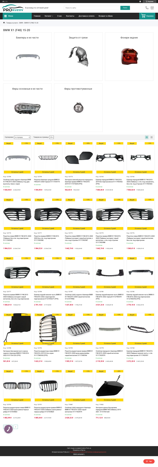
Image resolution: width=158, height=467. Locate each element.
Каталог (48, 16)
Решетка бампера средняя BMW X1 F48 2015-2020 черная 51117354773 (47, 181)
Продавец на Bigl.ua (79, 450)
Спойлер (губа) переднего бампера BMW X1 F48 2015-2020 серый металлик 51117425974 (78, 410)
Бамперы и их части (27, 37)
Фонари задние (129, 37)
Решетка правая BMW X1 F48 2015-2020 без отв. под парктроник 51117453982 (46, 238)
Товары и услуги (12, 23)
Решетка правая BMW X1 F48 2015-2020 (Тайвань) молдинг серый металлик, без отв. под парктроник (16, 297)
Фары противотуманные (78, 88)
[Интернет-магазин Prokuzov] (13, 7)
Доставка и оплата (86, 16)
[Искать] (125, 8)
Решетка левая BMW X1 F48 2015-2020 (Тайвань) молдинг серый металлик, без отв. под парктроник (141, 238)
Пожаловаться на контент (78, 452)
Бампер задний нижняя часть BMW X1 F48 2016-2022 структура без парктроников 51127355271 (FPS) (48, 297)
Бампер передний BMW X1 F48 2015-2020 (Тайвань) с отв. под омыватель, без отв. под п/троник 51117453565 (140, 182)
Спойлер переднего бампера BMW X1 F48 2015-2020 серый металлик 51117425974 (109, 353)
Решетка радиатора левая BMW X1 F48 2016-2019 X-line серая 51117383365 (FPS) (47, 353)
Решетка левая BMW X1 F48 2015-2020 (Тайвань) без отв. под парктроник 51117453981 (17, 238)
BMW (21, 23)
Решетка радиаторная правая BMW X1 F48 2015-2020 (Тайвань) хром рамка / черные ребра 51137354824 (48, 410)
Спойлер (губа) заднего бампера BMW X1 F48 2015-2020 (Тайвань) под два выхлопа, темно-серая (17, 182)
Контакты (70, 16)
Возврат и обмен (106, 16)
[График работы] (152, 8)
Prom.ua (88, 448)
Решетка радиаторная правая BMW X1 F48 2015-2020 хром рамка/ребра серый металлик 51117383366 (79, 353)
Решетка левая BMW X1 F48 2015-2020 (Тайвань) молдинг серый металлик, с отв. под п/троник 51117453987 (79, 238)
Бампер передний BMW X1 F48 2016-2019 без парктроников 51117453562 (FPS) (109, 182)
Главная (37, 16)
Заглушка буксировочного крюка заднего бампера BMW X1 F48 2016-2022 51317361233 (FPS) (16, 353)
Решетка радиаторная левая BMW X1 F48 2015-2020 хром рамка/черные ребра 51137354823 (16, 410)
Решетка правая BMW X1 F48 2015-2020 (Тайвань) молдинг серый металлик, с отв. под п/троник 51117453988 (108, 239)
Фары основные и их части (27, 88)
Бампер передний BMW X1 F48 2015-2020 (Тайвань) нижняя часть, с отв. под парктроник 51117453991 (140, 353)
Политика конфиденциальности (96, 452)
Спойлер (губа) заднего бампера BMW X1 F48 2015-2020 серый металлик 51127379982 (79, 297)
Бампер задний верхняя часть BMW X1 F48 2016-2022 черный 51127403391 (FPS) (110, 297)
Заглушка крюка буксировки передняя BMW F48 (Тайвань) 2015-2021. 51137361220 (108, 410)
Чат (150, 461)
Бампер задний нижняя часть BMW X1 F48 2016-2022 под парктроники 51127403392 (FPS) (140, 297)
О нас (59, 16)
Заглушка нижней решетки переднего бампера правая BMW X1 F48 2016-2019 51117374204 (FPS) (79, 182)
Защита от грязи (78, 37)
